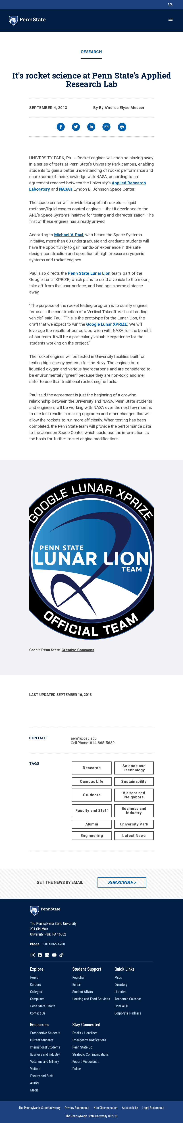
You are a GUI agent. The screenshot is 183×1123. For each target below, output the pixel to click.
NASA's (65, 189)
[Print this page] (122, 127)
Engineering (92, 835)
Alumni (91, 824)
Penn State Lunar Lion (89, 273)
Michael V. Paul (68, 234)
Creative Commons (78, 650)
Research (91, 52)
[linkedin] (91, 127)
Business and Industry (134, 810)
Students (91, 795)
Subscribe (120, 882)
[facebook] (61, 127)
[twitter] (76, 127)
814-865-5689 (102, 742)
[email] (106, 127)
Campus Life (92, 781)
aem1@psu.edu (84, 738)
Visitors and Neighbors (134, 795)
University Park (134, 824)
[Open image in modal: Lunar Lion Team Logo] (91, 561)
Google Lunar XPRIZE (106, 324)
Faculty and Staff (91, 810)
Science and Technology (134, 768)
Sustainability (134, 781)
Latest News (134, 835)
